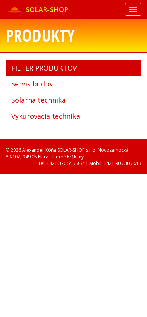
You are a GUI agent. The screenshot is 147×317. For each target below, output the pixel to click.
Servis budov (32, 83)
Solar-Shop (46, 9)
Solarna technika (38, 99)
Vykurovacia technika (45, 116)
